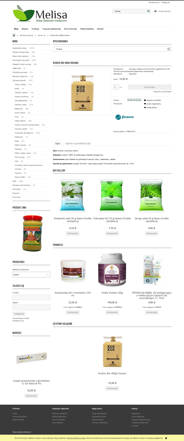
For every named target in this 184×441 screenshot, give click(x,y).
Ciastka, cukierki (21, 92)
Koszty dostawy (58, 419)
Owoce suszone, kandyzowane (27, 125)
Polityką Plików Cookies (76, 438)
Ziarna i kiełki (20, 177)
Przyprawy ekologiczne (24, 133)
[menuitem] (16, 29)
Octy (17, 117)
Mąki (17, 141)
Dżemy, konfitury (22, 96)
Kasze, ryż (19, 108)
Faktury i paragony (59, 413)
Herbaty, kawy (20, 104)
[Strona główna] (40, 14)
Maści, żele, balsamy (21, 56)
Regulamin (136, 413)
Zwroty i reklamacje (99, 422)
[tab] (58, 143)
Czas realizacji (57, 422)
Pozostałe (16, 189)
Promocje (16, 197)
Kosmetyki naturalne (21, 60)
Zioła (14, 181)
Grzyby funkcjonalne (21, 52)
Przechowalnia (98, 419)
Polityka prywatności (140, 422)
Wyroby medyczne (20, 76)
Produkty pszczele (20, 72)
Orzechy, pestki (21, 129)
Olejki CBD (17, 68)
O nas (15, 413)
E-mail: (16, 292)
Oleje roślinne (20, 121)
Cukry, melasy (20, 84)
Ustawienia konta (99, 416)
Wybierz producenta (21, 269)
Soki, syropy (20, 157)
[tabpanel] (112, 157)
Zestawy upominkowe (21, 185)
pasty (17, 88)
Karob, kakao (20, 112)
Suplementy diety (20, 48)
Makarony (19, 137)
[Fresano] (125, 117)
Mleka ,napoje (20, 145)
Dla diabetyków (21, 100)
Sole (16, 161)
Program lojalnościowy (141, 419)
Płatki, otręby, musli (23, 153)
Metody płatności (59, 416)
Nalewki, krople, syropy (22, 64)
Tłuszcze (18, 173)
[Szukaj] (148, 11)
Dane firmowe (18, 419)
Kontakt (135, 425)
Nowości (16, 193)
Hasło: (15, 302)
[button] (152, 100)
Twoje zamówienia (99, 413)
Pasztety (18, 149)
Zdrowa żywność (19, 80)
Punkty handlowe (20, 416)
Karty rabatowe (138, 416)
